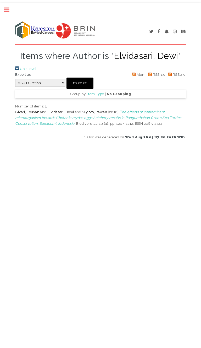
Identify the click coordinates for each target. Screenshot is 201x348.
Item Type (95, 94)
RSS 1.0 (158, 74)
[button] (79, 83)
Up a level (27, 69)
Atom (141, 74)
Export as (23, 74)
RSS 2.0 (179, 74)
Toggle (9, 10)
